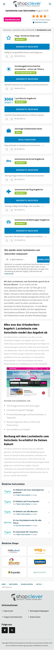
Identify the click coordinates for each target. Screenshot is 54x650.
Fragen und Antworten (13, 617)
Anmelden (43, 259)
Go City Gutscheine (23, 525)
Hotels (39, 584)
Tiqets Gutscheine (23, 495)
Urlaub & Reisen (27, 584)
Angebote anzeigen (27, 46)
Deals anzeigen (27, 139)
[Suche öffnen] (50, 4)
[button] (6, 56)
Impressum (8, 611)
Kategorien (13, 584)
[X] (12, 630)
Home (4, 584)
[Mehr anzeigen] (42, 145)
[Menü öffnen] (4, 4)
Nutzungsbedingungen (39, 611)
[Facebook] (5, 630)
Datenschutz (9, 274)
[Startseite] (27, 4)
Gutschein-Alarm (41, 22)
